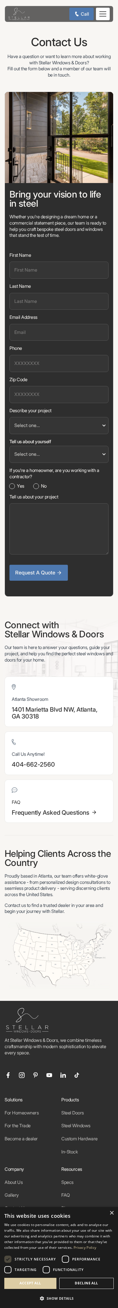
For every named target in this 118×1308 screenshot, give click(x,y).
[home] (17, 14)
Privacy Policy (85, 1247)
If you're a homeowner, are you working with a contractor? (54, 473)
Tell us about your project (33, 497)
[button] (103, 14)
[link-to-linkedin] (63, 1075)
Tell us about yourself (30, 441)
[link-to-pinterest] (35, 1075)
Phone (15, 348)
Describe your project (30, 410)
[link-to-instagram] (21, 1075)
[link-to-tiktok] (76, 1075)
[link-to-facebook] (8, 1075)
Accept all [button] (30, 1283)
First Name (20, 255)
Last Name (20, 286)
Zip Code (18, 379)
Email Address (23, 317)
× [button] (111, 1213)
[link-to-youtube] (49, 1075)
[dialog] (59, 1257)
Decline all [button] (86, 1283)
